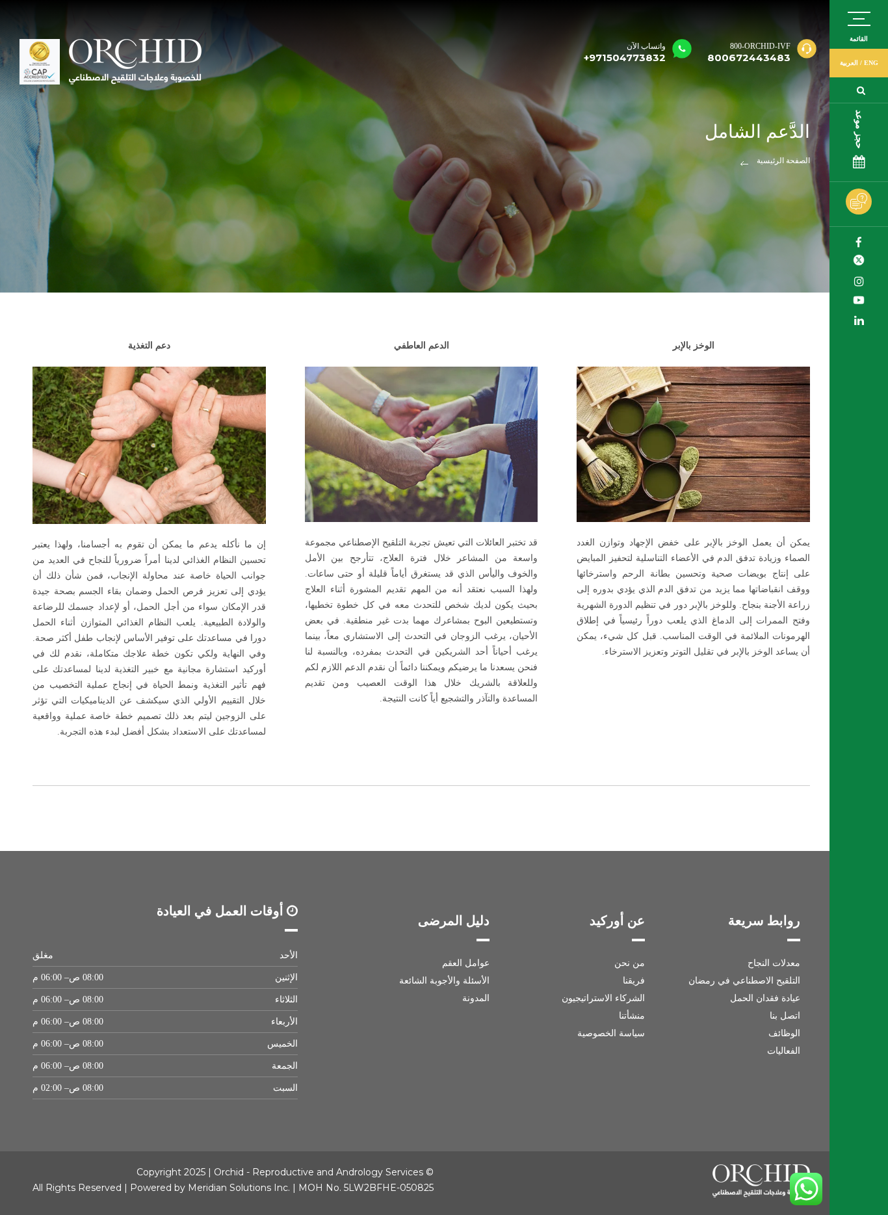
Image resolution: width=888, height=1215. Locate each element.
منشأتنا (632, 1016)
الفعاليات (783, 1051)
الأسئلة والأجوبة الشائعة (444, 981)
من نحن (629, 963)
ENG (871, 62)
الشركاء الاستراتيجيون (603, 998)
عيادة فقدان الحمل (765, 998)
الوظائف (784, 1033)
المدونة (475, 998)
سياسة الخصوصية (611, 1033)
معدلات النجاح (774, 963)
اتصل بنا (785, 1016)
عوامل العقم (465, 963)
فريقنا (634, 981)
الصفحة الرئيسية (783, 160)
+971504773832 (625, 53)
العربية (849, 62)
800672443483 (748, 57)
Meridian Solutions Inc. (239, 1188)
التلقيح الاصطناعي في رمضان (744, 981)
